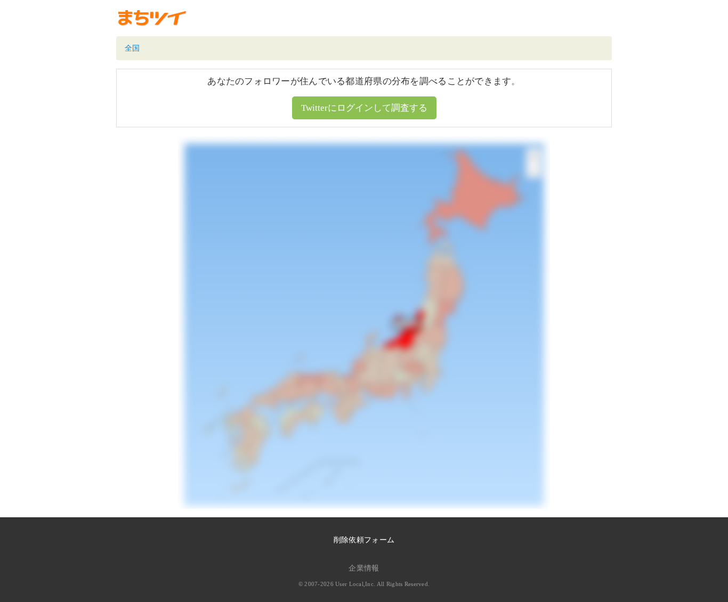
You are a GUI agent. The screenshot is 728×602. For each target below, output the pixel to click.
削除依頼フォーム (364, 540)
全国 (132, 48)
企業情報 (364, 568)
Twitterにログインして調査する (364, 108)
